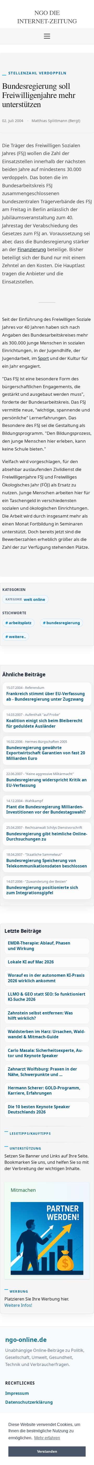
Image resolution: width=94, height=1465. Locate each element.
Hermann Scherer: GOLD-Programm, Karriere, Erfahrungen (44, 1090)
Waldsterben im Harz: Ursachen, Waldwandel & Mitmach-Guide (46, 1034)
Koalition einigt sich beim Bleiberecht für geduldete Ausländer (44, 723)
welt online (34, 599)
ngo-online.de (26, 1339)
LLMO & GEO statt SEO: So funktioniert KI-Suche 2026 (46, 996)
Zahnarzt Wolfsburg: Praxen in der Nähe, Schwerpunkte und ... (42, 1071)
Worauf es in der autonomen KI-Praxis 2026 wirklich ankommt (46, 978)
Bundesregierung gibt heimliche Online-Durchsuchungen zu (46, 836)
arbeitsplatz (20, 622)
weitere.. (17, 636)
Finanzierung (31, 249)
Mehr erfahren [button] (47, 1438)
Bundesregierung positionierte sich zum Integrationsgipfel (42, 890)
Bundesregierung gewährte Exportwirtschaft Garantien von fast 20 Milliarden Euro (45, 753)
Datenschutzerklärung (29, 1402)
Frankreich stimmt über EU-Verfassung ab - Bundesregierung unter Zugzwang (45, 696)
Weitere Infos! (18, 1305)
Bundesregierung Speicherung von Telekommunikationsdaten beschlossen (46, 863)
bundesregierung (63, 622)
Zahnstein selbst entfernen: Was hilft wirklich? (40, 1015)
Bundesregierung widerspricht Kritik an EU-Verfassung (46, 782)
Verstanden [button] (47, 1451)
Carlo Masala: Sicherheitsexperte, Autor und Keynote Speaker (45, 1053)
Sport (43, 358)
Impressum (17, 1393)
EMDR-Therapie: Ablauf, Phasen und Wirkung (39, 945)
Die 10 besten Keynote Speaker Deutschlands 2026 (39, 1109)
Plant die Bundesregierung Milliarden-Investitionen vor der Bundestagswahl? (46, 809)
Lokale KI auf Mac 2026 (31, 962)
